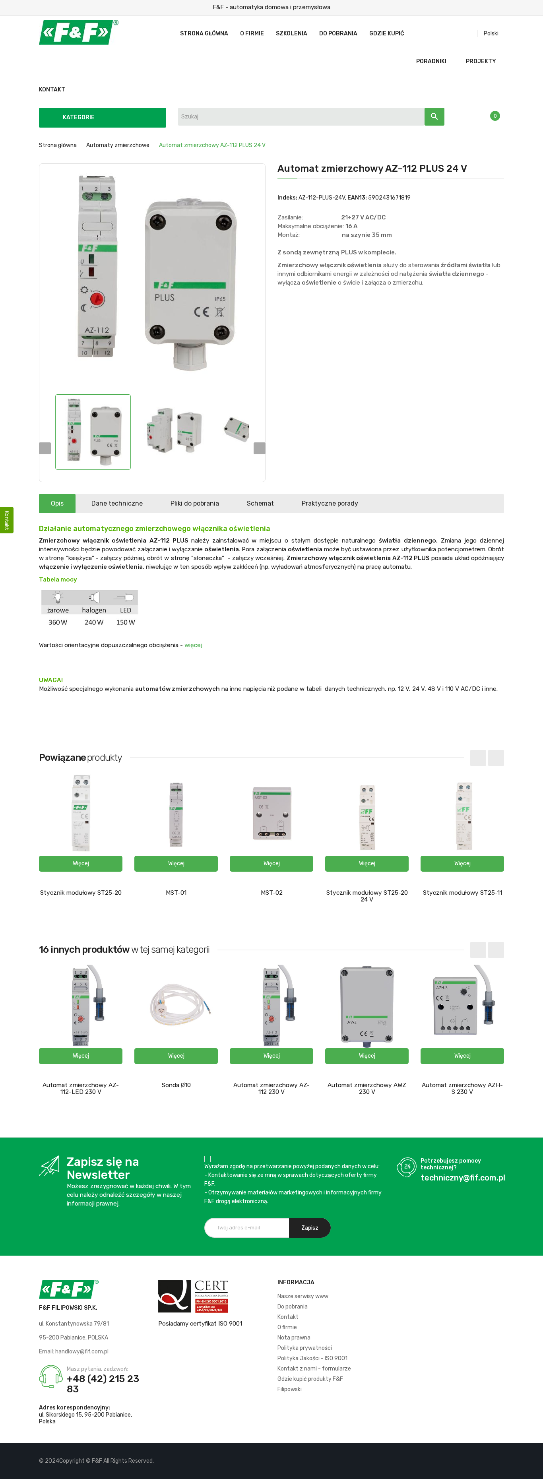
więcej (193, 645)
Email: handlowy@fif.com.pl (74, 1351)
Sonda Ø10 (176, 1085)
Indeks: (287, 197)
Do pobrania (292, 1306)
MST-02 (272, 892)
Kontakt (288, 1317)
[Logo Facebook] (471, 1461)
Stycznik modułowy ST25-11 (462, 892)
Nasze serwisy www (302, 1296)
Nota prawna (293, 1337)
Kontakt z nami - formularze (314, 1368)
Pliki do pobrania (195, 503)
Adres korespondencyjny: (74, 1407)
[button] (80, 864)
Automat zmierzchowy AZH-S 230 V (462, 1088)
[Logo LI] (498, 1461)
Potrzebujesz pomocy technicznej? (451, 1164)
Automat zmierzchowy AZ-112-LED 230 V (81, 1088)
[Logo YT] (484, 1461)
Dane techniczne (117, 503)
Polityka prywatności (304, 1348)
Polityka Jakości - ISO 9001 (312, 1358)
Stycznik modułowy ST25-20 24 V (367, 896)
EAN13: (357, 197)
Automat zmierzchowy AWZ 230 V (367, 1088)
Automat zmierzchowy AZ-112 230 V (271, 1088)
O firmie (287, 1327)
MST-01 (176, 892)
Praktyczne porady (330, 503)
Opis (57, 503)
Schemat (260, 503)
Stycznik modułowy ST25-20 (81, 892)
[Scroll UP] (533, 1469)
